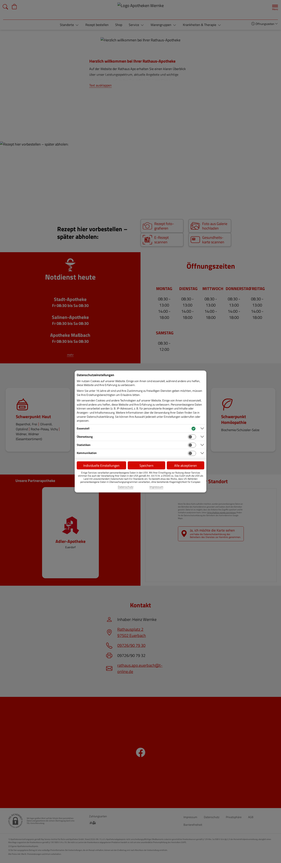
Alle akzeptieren (185, 465)
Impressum (156, 487)
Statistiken (84, 445)
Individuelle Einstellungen (101, 465)
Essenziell (83, 428)
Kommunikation (87, 453)
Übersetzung (85, 436)
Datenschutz (125, 487)
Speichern (146, 465)
